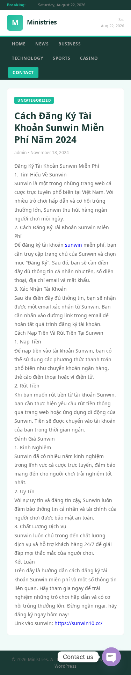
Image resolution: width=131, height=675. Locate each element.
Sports (61, 58)
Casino (89, 58)
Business (69, 44)
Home (19, 44)
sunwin (73, 244)
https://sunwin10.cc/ (78, 623)
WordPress (65, 666)
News (42, 44)
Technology (27, 58)
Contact (23, 72)
